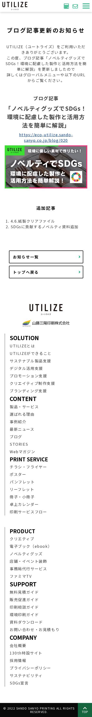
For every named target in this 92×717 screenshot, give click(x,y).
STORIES (19, 444)
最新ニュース (22, 429)
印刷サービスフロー (28, 512)
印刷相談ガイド (24, 607)
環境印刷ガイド (24, 614)
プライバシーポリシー (30, 668)
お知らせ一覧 (26, 257)
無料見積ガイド (24, 592)
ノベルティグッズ (26, 553)
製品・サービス (24, 406)
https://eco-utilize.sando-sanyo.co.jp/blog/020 (46, 137)
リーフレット (22, 489)
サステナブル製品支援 (30, 361)
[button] (86, 6)
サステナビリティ (26, 675)
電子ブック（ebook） (31, 546)
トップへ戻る (26, 272)
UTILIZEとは (22, 346)
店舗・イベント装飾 (28, 561)
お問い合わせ (75, 6)
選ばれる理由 (22, 414)
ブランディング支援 (28, 390)
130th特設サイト (26, 653)
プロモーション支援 (28, 376)
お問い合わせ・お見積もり (34, 629)
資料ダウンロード (26, 622)
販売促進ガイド (24, 599)
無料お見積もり (67, 6)
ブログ (16, 436)
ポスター (18, 474)
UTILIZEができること (31, 353)
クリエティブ (22, 538)
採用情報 (18, 660)
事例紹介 (18, 421)
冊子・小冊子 (22, 497)
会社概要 (18, 645)
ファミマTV (21, 576)
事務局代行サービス (28, 568)
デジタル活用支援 (26, 368)
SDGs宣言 (19, 683)
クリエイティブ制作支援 (32, 383)
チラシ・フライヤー (28, 467)
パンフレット (22, 482)
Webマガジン (22, 451)
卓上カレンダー (24, 504)
